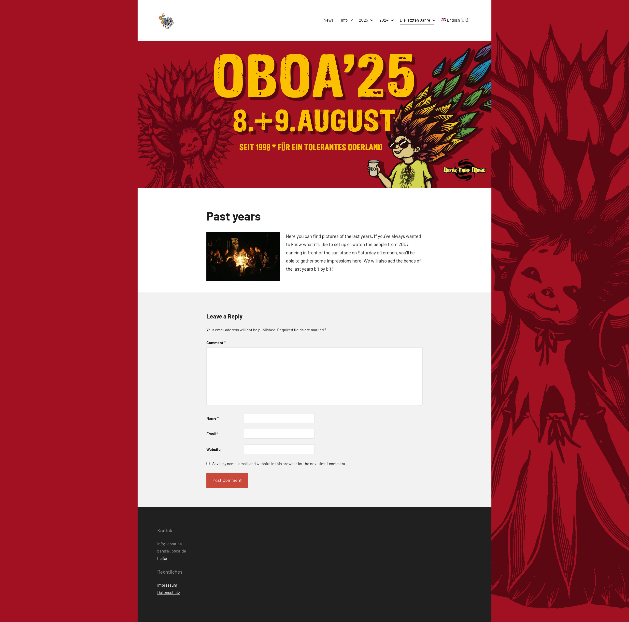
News (328, 19)
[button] (165, 20)
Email (212, 433)
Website (213, 449)
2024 (383, 19)
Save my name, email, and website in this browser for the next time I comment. (279, 463)
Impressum (167, 584)
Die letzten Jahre (415, 19)
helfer (162, 558)
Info (344, 19)
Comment (216, 342)
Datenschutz (168, 592)
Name (212, 418)
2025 (363, 19)
